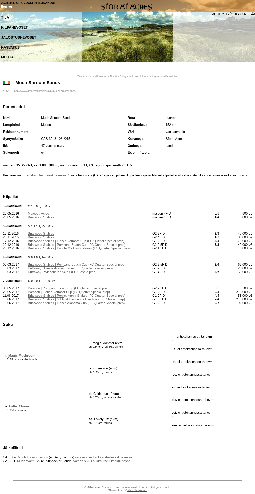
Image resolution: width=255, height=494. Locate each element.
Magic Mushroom (21, 355)
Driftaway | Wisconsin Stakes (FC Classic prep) (62, 272)
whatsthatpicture (137, 490)
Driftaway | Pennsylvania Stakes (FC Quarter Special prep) (70, 268)
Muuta (7, 57)
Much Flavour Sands (33, 457)
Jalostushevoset (18, 37)
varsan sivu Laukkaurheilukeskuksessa (103, 457)
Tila (5, 17)
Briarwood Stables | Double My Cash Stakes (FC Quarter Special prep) (79, 248)
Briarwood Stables (41, 217)
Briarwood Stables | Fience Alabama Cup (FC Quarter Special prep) (76, 303)
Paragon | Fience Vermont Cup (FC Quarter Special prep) (69, 292)
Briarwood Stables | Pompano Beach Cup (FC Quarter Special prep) (76, 245)
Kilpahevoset (14, 27)
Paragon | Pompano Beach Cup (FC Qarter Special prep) (68, 288)
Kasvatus (10, 47)
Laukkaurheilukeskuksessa (45, 175)
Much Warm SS (28, 461)
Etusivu (6, 6)
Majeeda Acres (38, 213)
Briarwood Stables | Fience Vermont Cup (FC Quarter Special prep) (76, 241)
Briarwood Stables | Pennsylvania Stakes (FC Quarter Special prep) (76, 295)
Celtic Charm (19, 406)
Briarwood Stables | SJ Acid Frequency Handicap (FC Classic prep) (76, 299)
